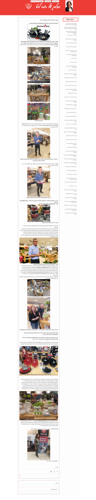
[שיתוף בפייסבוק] (57, 471)
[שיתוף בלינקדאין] (51, 471)
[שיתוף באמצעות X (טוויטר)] (54, 471)
